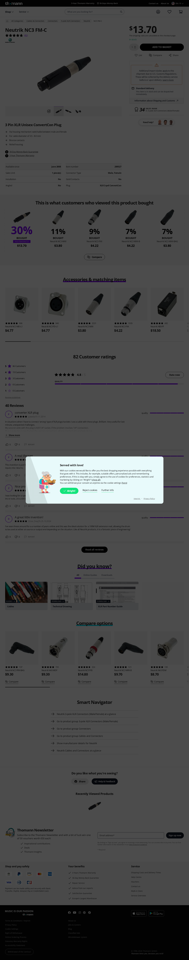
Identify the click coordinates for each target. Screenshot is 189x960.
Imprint (137, 498)
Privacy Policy (149, 498)
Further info (107, 490)
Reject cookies (90, 490)
